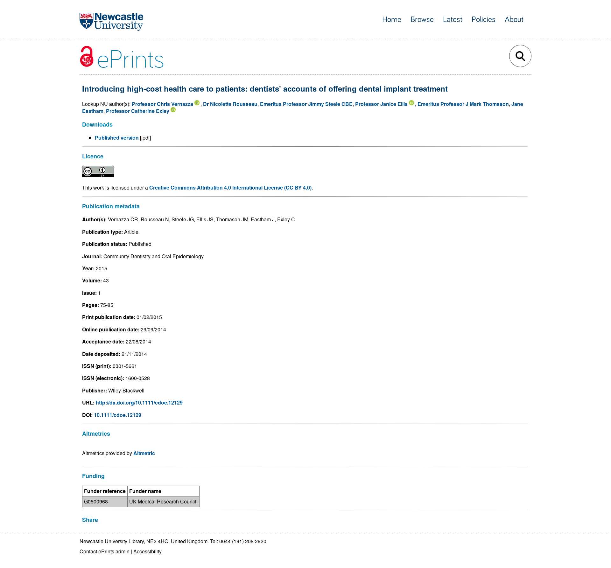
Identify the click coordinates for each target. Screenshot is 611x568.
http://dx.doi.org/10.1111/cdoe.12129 (139, 402)
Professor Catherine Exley (137, 110)
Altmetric (144, 453)
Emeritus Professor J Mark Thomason (463, 103)
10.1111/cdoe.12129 (117, 415)
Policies (483, 20)
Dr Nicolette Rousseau (230, 103)
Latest (452, 20)
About (514, 20)
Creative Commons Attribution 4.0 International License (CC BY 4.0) (230, 187)
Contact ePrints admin (105, 551)
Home (391, 20)
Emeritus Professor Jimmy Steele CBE (306, 103)
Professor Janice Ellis (381, 103)
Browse (422, 20)
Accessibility (147, 551)
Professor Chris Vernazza (162, 103)
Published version (117, 137)
